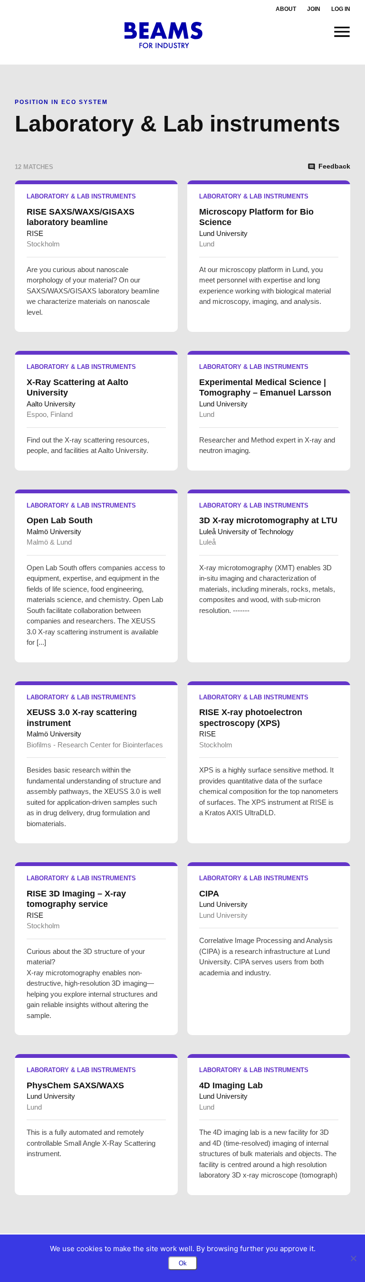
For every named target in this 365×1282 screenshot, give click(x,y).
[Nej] (353, 1258)
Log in (340, 9)
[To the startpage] (164, 35)
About (286, 9)
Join (313, 9)
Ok (183, 1263)
